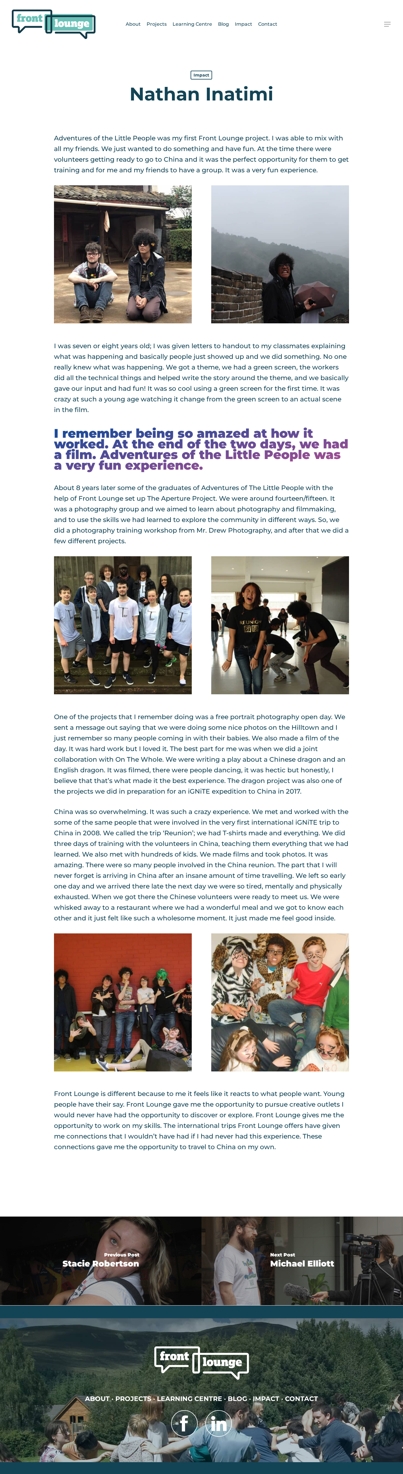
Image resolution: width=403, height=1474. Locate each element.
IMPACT (266, 1399)
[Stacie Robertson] (101, 1261)
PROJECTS (133, 1399)
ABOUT (97, 1399)
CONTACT (301, 1399)
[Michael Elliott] (302, 1261)
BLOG (237, 1399)
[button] (387, 24)
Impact (201, 75)
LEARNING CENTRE (189, 1399)
